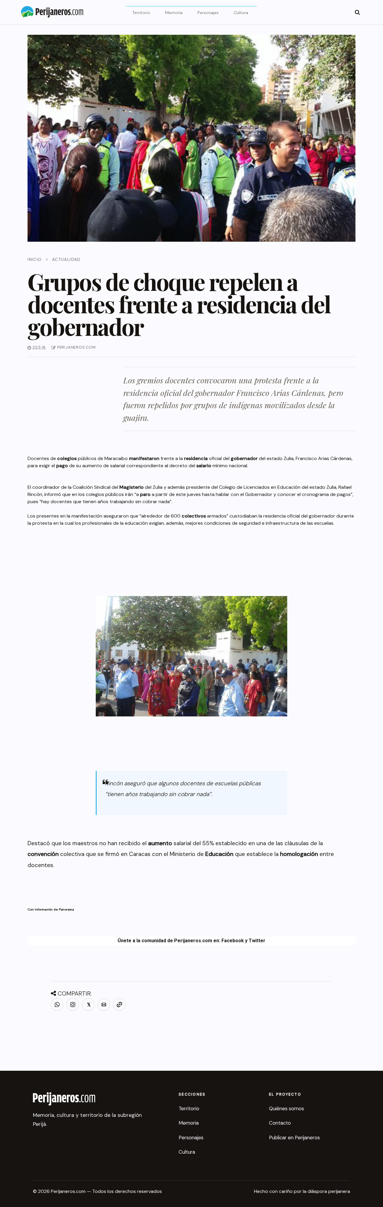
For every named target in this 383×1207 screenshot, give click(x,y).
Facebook (232, 940)
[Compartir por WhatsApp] (57, 1004)
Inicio (35, 259)
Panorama (66, 909)
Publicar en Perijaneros (294, 1137)
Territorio (141, 12)
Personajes (208, 12)
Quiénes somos (286, 1108)
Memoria (174, 12)
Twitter (257, 940)
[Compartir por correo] (104, 1004)
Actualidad (66, 259)
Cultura (241, 12)
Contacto (280, 1123)
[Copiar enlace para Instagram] (72, 1004)
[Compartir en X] (88, 1004)
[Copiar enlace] (119, 1004)
